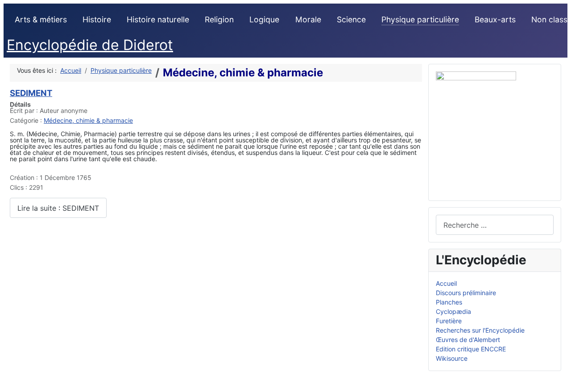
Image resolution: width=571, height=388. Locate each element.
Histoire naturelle (158, 19)
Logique (264, 19)
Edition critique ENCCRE (471, 349)
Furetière (449, 321)
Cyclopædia (453, 311)
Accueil (446, 283)
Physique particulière (420, 19)
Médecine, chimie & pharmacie (88, 120)
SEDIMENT (31, 93)
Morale (308, 19)
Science (351, 19)
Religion (219, 19)
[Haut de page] (560, 377)
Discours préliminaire (466, 292)
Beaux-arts (495, 19)
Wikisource (452, 358)
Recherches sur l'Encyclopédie (480, 330)
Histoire (97, 19)
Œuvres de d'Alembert (468, 339)
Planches (449, 302)
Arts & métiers (41, 19)
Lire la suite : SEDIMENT (58, 208)
